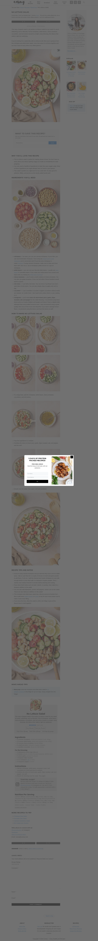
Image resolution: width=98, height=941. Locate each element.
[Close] (71, 457)
